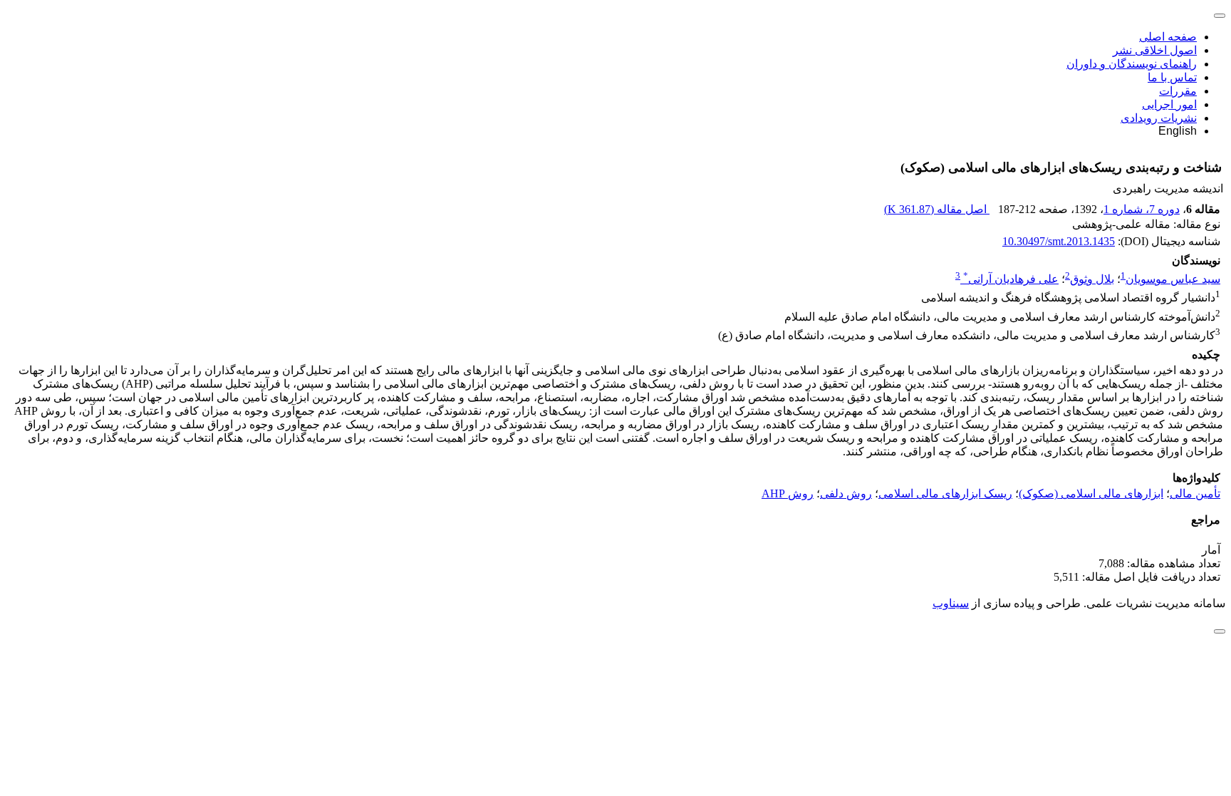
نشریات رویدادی (1159, 118)
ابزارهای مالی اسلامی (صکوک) (1091, 493)
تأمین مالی (1195, 493)
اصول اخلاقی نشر (1155, 50)
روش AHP (788, 493)
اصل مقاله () (937, 209)
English (1177, 131)
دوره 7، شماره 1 (1141, 209)
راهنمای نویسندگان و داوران (1131, 64)
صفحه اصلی (1168, 37)
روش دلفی (846, 493)
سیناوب (951, 603)
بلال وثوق (1092, 279)
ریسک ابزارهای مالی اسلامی (945, 493)
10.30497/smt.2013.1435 (1058, 241)
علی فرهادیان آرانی (1011, 279)
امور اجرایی (1169, 104)
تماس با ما (1172, 77)
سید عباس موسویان (1173, 279)
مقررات (1178, 91)
